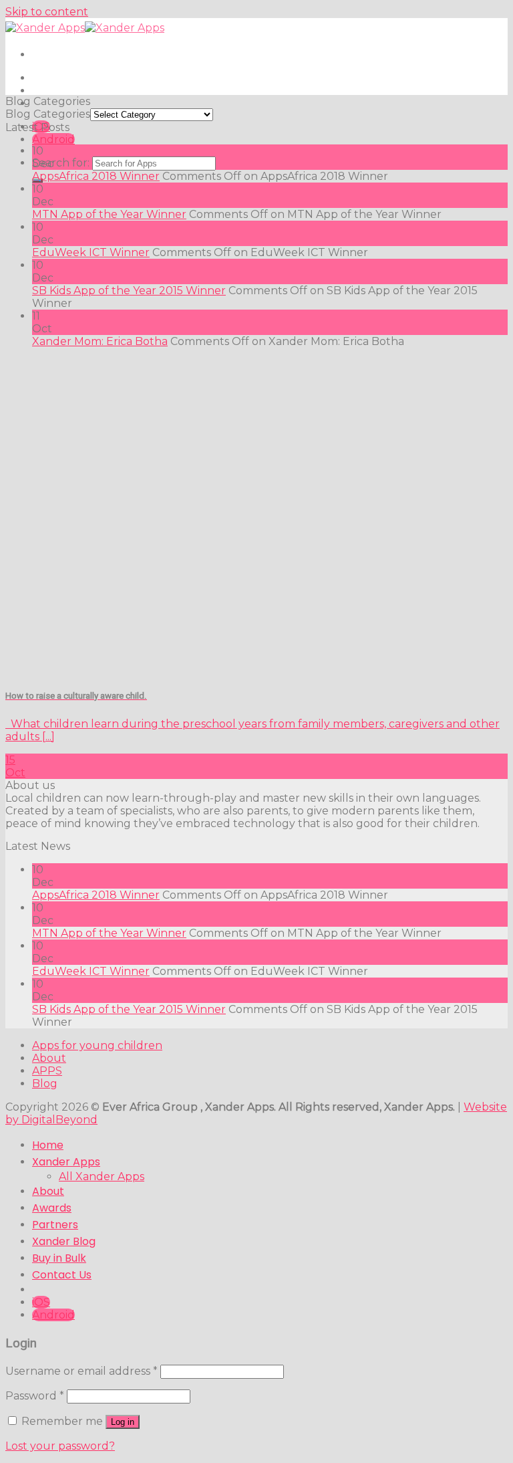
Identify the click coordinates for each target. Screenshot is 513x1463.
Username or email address (81, 1371)
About (49, 1058)
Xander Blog (64, 1241)
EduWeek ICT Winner (91, 252)
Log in (122, 1422)
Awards (51, 1208)
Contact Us (62, 1274)
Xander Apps (66, 1161)
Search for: (61, 162)
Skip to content (46, 11)
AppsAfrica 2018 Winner (96, 176)
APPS (47, 1070)
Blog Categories (47, 114)
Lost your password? (60, 1446)
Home (47, 1145)
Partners (55, 1224)
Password (34, 1395)
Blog (44, 1083)
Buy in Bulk (59, 1258)
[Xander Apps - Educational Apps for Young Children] (84, 27)
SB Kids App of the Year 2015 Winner (129, 290)
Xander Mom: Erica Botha (100, 341)
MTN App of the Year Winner (109, 214)
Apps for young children (97, 1045)
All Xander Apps (101, 1176)
